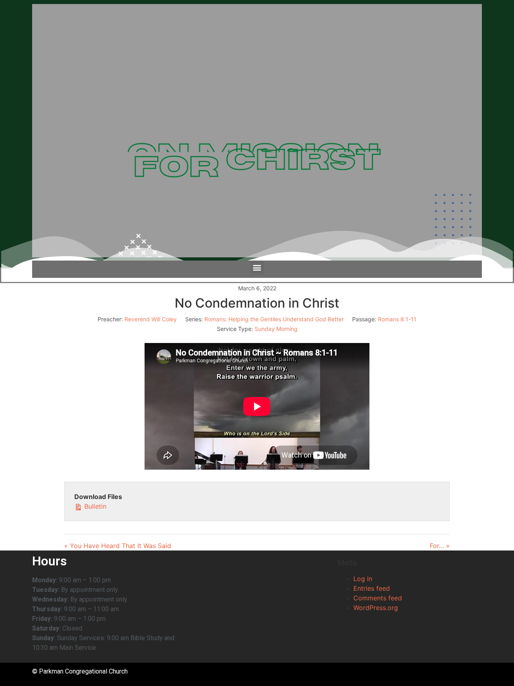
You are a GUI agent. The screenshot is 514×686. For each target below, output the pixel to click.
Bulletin (94, 506)
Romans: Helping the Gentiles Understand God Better (274, 319)
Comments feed (377, 598)
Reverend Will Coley (150, 319)
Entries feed (371, 588)
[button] (257, 267)
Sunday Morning (276, 328)
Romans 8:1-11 (397, 319)
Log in (362, 579)
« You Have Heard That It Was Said (117, 546)
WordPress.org (375, 608)
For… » (440, 546)
